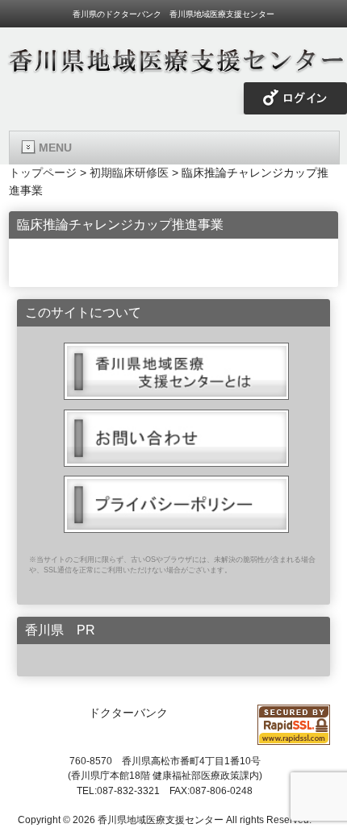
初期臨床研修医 (129, 172)
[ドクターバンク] (173, 68)
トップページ (43, 172)
